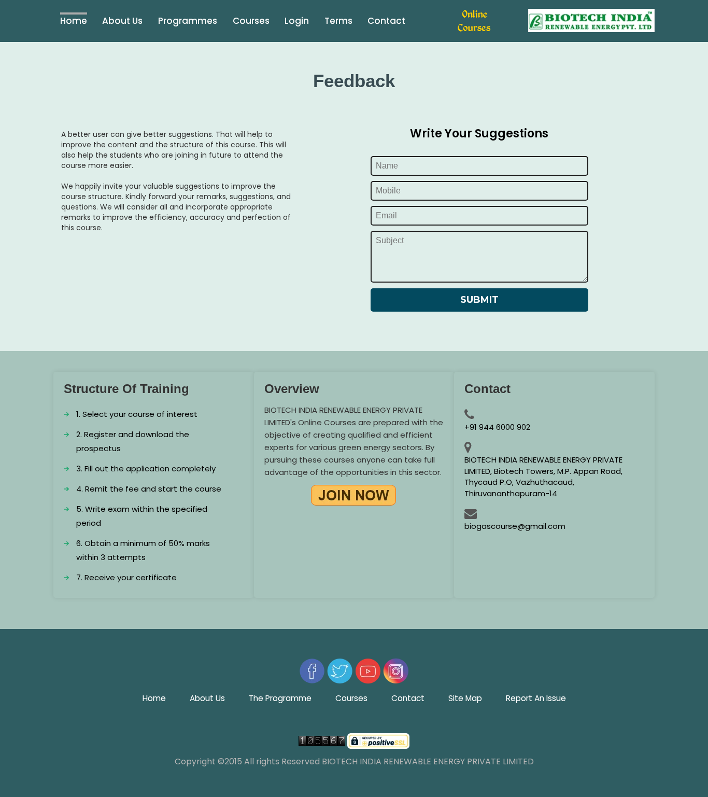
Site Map (465, 698)
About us (122, 21)
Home (73, 21)
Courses (251, 21)
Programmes (187, 21)
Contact (386, 21)
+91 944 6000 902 (497, 427)
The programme (280, 698)
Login (297, 21)
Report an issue (536, 698)
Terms (338, 21)
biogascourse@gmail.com (514, 526)
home (154, 698)
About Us (207, 698)
